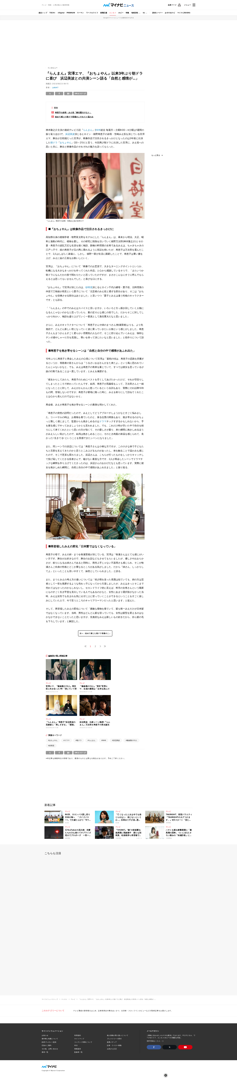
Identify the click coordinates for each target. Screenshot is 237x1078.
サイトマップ (79, 1039)
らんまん (87, 130)
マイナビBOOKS (183, 13)
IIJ (144, 13)
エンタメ (112, 13)
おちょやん (65, 142)
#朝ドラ (79, 740)
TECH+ (52, 13)
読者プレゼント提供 (49, 1042)
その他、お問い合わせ (50, 1049)
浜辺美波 (70, 134)
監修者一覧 (78, 1052)
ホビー (120, 13)
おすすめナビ (170, 13)
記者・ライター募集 (114, 1045)
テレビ (73, 999)
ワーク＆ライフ (92, 13)
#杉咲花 (51, 746)
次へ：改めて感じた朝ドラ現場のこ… (95, 633)
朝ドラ (53, 142)
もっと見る (155, 155)
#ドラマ (67, 740)
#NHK (103, 740)
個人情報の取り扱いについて (117, 1035)
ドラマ (102, 421)
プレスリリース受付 (114, 1039)
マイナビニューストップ (50, 999)
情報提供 (77, 1049)
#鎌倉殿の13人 (131, 740)
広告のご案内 (46, 1045)
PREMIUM (71, 13)
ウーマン (80, 13)
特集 (127, 13)
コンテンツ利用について (83, 1042)
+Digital (61, 13)
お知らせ (45, 1035)
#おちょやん (52, 740)
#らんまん (91, 740)
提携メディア (112, 1042)
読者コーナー (157, 13)
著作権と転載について (50, 1039)
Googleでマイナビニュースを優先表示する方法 (118, 18)
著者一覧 (45, 1052)
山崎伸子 (55, 87)
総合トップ (43, 13)
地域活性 (134, 13)
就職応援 (103, 13)
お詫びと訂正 (112, 1049)
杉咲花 (88, 287)
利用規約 (77, 1035)
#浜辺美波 (116, 740)
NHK (98, 130)
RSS (76, 1045)
